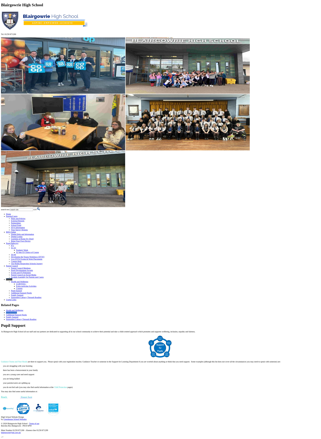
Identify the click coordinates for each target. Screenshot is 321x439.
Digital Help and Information (22, 234)
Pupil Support (16, 291)
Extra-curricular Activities (26, 286)
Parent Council (12, 266)
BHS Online (11, 232)
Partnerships (16, 223)
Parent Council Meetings (21, 268)
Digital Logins (16, 237)
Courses (19, 288)
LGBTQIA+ (21, 284)
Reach (4, 397)
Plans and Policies (18, 218)
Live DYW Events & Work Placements (26, 259)
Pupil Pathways (12, 243)
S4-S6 (13, 255)
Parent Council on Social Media (23, 275)
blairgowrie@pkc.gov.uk (11, 432)
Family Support (17, 295)
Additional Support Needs (21, 293)
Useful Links (11, 300)
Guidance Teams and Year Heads (14, 362)
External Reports (17, 221)
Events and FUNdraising (21, 273)
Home (8, 214)
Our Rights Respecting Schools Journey (27, 264)
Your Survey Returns (19, 230)
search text (5, 209)
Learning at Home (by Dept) (22, 239)
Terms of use (34, 423)
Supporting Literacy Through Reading (26, 297)
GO (35, 209)
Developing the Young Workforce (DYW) (27, 257)
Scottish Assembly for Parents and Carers (27, 277)
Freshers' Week (22, 250)
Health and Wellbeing (19, 282)
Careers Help (16, 261)
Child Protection (60, 387)
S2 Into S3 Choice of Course (27, 252)
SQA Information (18, 228)
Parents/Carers (11, 216)
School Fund (16, 225)
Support (9, 279)
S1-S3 (13, 248)
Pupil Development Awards (22, 270)
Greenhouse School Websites (15, 419)
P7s (12, 246)
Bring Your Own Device (20, 241)
